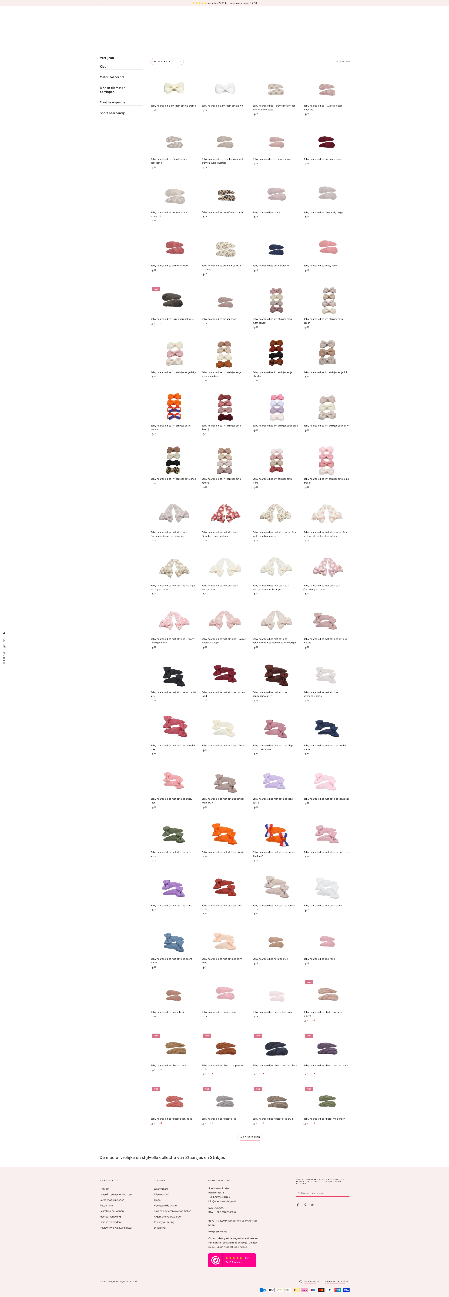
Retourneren (107, 1205)
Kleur (104, 66)
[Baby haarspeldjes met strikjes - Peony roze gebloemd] (173, 621)
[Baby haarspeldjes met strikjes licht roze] (326, 780)
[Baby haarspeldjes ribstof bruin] (173, 1047)
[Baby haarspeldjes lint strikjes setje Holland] (173, 407)
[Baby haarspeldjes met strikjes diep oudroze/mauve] (276, 727)
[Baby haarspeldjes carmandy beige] (326, 194)
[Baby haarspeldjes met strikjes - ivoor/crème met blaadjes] (276, 567)
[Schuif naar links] (102, 3)
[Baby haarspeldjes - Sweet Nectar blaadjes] (326, 87)
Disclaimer (160, 1227)
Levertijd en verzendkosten (116, 1194)
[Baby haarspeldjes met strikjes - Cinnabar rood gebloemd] (224, 514)
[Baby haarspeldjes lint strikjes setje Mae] (173, 460)
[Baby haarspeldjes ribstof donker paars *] (326, 1047)
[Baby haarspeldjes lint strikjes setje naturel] (224, 460)
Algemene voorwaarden (168, 1216)
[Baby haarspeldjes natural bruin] (276, 940)
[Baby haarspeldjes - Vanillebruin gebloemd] (173, 140)
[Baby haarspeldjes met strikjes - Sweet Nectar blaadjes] (224, 621)
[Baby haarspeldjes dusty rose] (326, 247)
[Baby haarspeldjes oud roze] (326, 940)
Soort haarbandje (113, 113)
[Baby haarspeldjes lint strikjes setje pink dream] (326, 460)
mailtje (216, 1242)
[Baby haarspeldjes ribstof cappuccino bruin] (224, 1047)
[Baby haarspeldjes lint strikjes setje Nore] (276, 460)
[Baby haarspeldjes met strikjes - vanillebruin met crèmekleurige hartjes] (276, 621)
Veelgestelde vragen (166, 1205)
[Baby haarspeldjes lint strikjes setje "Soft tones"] (276, 301)
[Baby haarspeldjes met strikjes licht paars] (276, 780)
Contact (104, 1188)
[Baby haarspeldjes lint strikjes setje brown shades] (224, 354)
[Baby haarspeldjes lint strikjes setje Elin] (326, 354)
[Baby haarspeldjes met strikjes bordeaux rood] (224, 674)
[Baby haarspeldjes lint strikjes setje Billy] (173, 354)
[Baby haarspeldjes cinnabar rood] (173, 247)
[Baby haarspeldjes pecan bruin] (173, 994)
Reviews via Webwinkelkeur (116, 1227)
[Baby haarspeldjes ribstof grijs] (224, 1100)
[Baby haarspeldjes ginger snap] (224, 301)
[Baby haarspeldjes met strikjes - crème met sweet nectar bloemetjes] (326, 514)
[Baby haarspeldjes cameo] (276, 194)
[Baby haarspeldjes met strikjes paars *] (173, 887)
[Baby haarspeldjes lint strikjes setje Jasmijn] (224, 407)
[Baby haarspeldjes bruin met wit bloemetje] (173, 194)
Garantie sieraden (110, 1222)
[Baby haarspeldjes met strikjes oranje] (224, 834)
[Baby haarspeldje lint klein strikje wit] (224, 87)
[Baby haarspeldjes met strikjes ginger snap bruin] (224, 780)
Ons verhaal (161, 1188)
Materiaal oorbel (112, 77)
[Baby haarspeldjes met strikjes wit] (326, 887)
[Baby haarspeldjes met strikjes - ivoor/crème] (224, 567)
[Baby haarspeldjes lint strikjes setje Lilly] (326, 407)
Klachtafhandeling (110, 1216)
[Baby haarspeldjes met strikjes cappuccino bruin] (276, 674)
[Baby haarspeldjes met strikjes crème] (224, 727)
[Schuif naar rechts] (346, 3)
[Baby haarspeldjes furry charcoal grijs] (173, 301)
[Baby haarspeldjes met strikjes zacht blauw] (173, 940)
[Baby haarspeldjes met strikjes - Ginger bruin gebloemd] (173, 567)
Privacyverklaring (164, 1222)
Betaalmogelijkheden (112, 1200)
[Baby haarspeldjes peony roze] (224, 994)
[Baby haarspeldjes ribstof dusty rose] (173, 1100)
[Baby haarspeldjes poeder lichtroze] (276, 994)
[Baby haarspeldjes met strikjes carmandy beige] (326, 674)
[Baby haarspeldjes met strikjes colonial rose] (173, 727)
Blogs (157, 1200)
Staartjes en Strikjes (116, 1281)
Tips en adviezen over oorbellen (172, 1211)
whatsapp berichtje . (237, 1242)
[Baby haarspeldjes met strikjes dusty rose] (173, 780)
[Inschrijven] (348, 1192)
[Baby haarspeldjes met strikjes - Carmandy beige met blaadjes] (173, 514)
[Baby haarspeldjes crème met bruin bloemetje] (224, 247)
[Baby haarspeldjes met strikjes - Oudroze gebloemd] (326, 567)
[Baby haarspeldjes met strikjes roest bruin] (224, 887)
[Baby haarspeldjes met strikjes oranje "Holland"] (276, 834)
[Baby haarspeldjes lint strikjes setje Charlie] (276, 354)
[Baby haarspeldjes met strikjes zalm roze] (224, 940)
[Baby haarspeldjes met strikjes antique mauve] (326, 621)
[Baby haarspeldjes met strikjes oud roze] (326, 834)
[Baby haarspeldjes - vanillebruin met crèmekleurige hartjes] (224, 140)
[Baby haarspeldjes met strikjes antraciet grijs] (173, 674)
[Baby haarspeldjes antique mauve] (276, 140)
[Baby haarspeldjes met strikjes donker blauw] (326, 727)
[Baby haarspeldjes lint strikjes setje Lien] (276, 407)
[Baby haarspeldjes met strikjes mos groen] (173, 834)
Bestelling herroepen (112, 1211)
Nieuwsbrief (161, 1194)
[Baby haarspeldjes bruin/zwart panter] (224, 194)
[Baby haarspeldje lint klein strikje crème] (173, 87)
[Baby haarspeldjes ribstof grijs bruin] (276, 1100)
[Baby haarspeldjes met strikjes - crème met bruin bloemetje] (276, 514)
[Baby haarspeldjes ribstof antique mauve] (326, 994)
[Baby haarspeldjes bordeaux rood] (326, 140)
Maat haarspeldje (112, 102)
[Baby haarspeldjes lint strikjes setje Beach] (326, 301)
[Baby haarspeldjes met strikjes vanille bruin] (276, 887)
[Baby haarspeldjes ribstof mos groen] (326, 1100)
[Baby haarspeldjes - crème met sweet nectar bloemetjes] (276, 87)
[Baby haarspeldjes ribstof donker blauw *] (276, 1047)
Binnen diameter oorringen (112, 90)
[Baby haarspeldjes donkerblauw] (276, 247)
